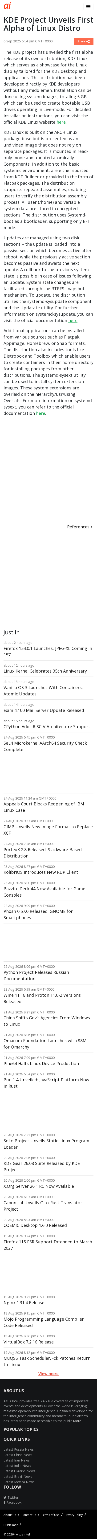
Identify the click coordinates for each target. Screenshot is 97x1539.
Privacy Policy (74, 1515)
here (61, 122)
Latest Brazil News (18, 1476)
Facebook (13, 1502)
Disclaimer (11, 1525)
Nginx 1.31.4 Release (24, 1302)
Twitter (12, 1497)
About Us (10, 1515)
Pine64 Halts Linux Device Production (41, 1063)
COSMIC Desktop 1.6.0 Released (35, 1225)
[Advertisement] (48, 471)
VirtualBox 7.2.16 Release (29, 1342)
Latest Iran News (17, 1460)
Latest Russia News (19, 1449)
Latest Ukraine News (19, 1471)
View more (48, 1373)
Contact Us (28, 1515)
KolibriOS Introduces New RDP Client (41, 872)
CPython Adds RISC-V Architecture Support (47, 726)
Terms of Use (50, 1515)
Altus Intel (23, 1534)
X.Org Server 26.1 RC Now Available (39, 1186)
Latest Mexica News (19, 1482)
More (77, 1421)
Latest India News (17, 1465)
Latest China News (18, 1455)
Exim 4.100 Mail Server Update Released (44, 710)
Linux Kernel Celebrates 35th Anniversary (45, 671)
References (79, 527)
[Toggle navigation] (88, 6)
